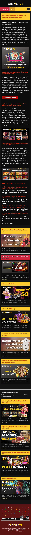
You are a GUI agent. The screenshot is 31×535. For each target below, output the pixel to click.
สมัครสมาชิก (4, 9)
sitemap (23, 531)
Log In (12, 9)
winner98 (13, 531)
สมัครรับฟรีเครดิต (10, 97)
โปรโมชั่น (11, 223)
